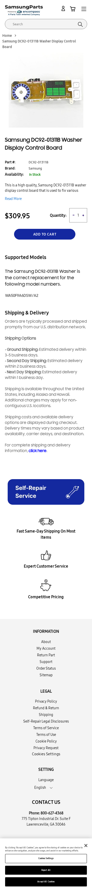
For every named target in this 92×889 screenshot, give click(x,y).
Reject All (46, 870)
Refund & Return (46, 708)
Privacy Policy (46, 701)
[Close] (85, 845)
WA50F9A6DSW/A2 (21, 296)
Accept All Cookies (46, 881)
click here (38, 451)
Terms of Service (46, 727)
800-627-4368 (52, 813)
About (46, 641)
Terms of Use (46, 734)
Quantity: (58, 215)
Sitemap (46, 675)
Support (46, 661)
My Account (46, 648)
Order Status (46, 668)
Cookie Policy (46, 741)
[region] (46, 863)
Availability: (14, 174)
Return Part (46, 655)
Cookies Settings (46, 858)
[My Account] (64, 8)
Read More (13, 198)
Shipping (46, 714)
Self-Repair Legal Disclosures (46, 721)
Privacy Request (46, 747)
